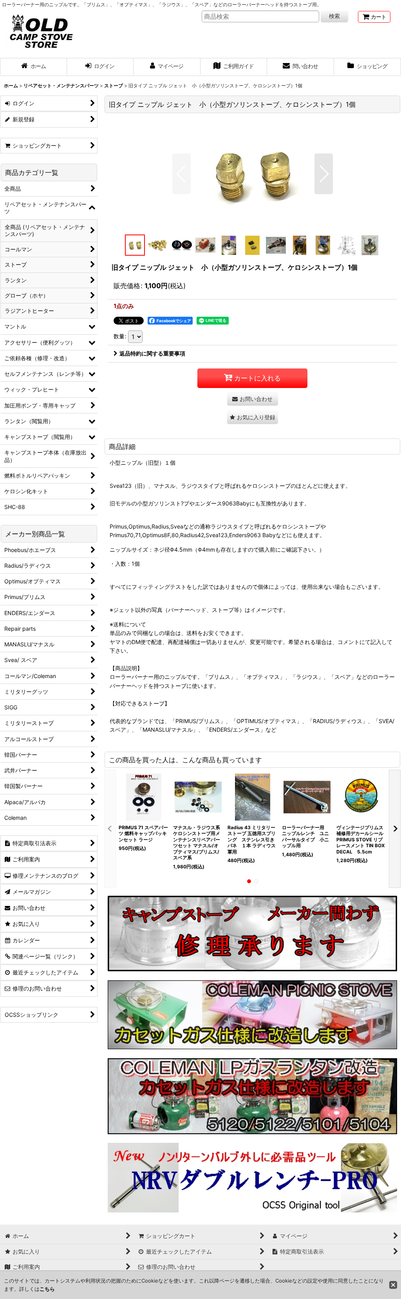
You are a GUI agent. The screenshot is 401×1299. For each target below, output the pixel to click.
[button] (181, 173)
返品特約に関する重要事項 (152, 353)
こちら (47, 1289)
